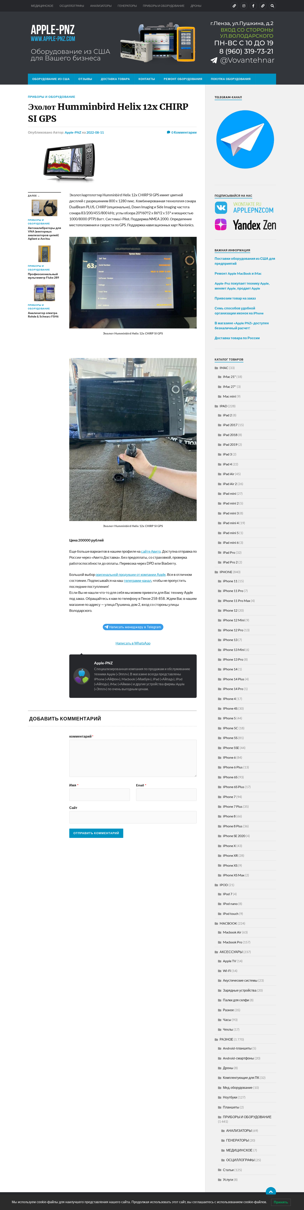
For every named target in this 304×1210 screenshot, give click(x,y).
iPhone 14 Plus (233, 679)
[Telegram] (263, 6)
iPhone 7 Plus (232, 806)
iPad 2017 (230, 425)
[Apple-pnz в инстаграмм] (244, 6)
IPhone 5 (229, 718)
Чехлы (228, 1029)
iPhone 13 (230, 640)
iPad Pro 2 (230, 562)
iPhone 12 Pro (233, 630)
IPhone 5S (230, 738)
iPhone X (229, 846)
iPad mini (229, 493)
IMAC (224, 368)
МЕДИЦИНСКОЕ (42, 5)
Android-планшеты (237, 1048)
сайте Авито (151, 551)
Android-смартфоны (238, 1058)
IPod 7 (227, 894)
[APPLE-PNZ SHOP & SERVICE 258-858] (152, 42)
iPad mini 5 (231, 533)
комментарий (81, 736)
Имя (73, 785)
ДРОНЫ (196, 5)
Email (141, 785)
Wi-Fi (227, 971)
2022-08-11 (95, 132)
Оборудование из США (51, 79)
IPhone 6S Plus (233, 787)
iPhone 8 (229, 816)
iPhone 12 (230, 610)
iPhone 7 (229, 797)
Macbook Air (232, 932)
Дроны (228, 1068)
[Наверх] (271, 1192)
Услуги (228, 1179)
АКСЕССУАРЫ (231, 952)
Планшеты (231, 1107)
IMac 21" (229, 377)
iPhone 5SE (231, 748)
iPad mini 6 (231, 542)
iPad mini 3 (231, 513)
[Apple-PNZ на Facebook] (253, 6)
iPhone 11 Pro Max (236, 601)
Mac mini (229, 396)
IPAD (223, 406)
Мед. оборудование (238, 1087)
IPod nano (230, 904)
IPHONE (226, 572)
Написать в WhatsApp (133, 643)
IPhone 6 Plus (233, 767)
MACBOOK (228, 923)
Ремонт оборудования (183, 79)
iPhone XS (230, 865)
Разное (228, 1010)
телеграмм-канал (137, 580)
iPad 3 (227, 454)
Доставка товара (115, 79)
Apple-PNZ (73, 132)
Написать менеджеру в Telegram (135, 627)
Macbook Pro (232, 942)
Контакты (147, 79)
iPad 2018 (230, 435)
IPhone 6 (229, 757)
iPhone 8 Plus (232, 826)
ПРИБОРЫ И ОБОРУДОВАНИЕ (163, 5)
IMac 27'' (229, 386)
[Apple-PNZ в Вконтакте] (234, 6)
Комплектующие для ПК (241, 1077)
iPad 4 (227, 464)
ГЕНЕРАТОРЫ (127, 5)
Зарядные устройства (239, 990)
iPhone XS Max (233, 875)
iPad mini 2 (231, 503)
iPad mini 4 (231, 523)
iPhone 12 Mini (234, 620)
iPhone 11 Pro (233, 591)
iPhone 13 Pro (233, 659)
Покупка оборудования (231, 79)
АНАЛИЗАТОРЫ (100, 5)
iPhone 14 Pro (233, 689)
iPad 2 (227, 415)
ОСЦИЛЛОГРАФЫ (72, 5)
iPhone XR (230, 855)
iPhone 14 (230, 669)
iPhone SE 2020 (234, 836)
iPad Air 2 (230, 484)
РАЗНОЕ (226, 1039)
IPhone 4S (230, 708)
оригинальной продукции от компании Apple (131, 574)
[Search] (272, 6)
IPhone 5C (230, 728)
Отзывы (85, 79)
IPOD (224, 885)
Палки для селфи (236, 1000)
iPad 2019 (230, 444)
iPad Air (228, 474)
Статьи (228, 1170)
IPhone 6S (230, 777)
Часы (227, 1020)
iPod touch (230, 913)
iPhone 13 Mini (234, 650)
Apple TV (229, 961)
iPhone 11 (230, 581)
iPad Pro (229, 552)
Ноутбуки (230, 1097)
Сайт (73, 807)
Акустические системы (240, 980)
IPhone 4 (229, 699)
